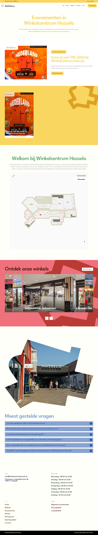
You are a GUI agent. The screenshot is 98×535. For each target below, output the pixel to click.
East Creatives (90, 532)
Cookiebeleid (56, 511)
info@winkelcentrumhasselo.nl (16, 476)
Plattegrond (9, 517)
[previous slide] (46, 318)
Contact (8, 523)
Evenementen (10, 511)
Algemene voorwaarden (60, 504)
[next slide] (51, 318)
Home (7, 504)
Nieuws (7, 514)
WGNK (84, 532)
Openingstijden (10, 520)
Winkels (7, 508)
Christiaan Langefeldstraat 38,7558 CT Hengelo (16, 480)
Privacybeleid (56, 508)
